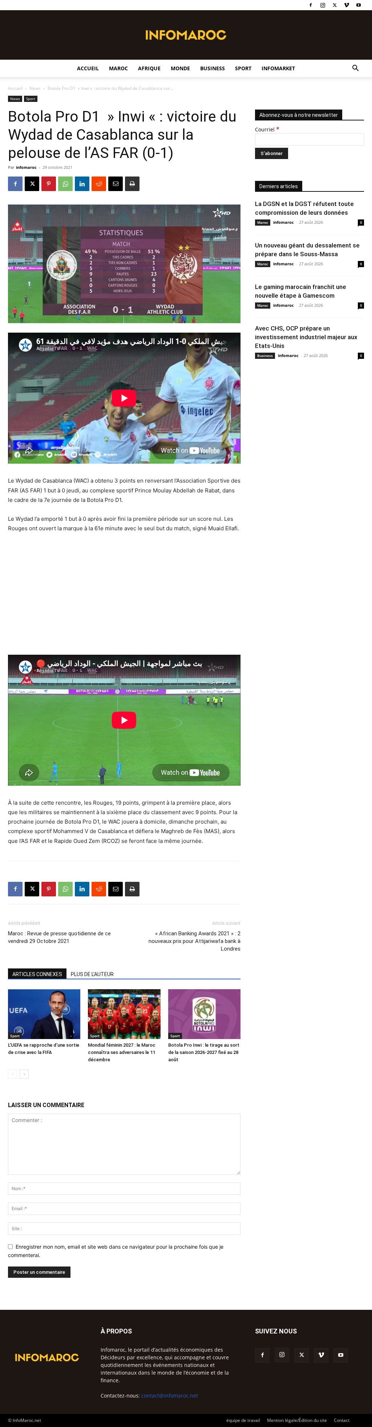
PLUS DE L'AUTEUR (92, 974)
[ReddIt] (99, 184)
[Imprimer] (132, 184)
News (35, 88)
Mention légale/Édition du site (297, 1420)
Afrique (149, 68)
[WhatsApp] (65, 184)
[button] (355, 69)
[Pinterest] (48, 184)
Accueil (88, 68)
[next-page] (24, 1074)
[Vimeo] (346, 5)
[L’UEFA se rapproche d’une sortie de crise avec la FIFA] (44, 1014)
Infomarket (278, 68)
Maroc (118, 68)
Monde (180, 68)
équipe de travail (243, 1420)
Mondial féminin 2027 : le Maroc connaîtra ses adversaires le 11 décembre (121, 1052)
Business (212, 68)
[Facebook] (310, 5)
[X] (334, 5)
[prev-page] (12, 1074)
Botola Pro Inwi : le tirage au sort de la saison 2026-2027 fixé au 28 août (203, 1052)
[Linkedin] (82, 184)
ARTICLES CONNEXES (37, 974)
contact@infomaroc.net (169, 1395)
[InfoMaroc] (186, 35)
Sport (243, 68)
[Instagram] (322, 5)
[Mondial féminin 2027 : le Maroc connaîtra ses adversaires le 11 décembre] (124, 1014)
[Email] (115, 184)
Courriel (267, 129)
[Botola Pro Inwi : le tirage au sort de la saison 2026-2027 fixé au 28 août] (204, 1014)
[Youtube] (358, 5)
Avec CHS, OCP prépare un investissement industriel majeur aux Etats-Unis (306, 337)
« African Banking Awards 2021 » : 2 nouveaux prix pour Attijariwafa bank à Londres (194, 941)
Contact (341, 1420)
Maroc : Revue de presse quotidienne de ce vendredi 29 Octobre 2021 (59, 937)
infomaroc (26, 167)
